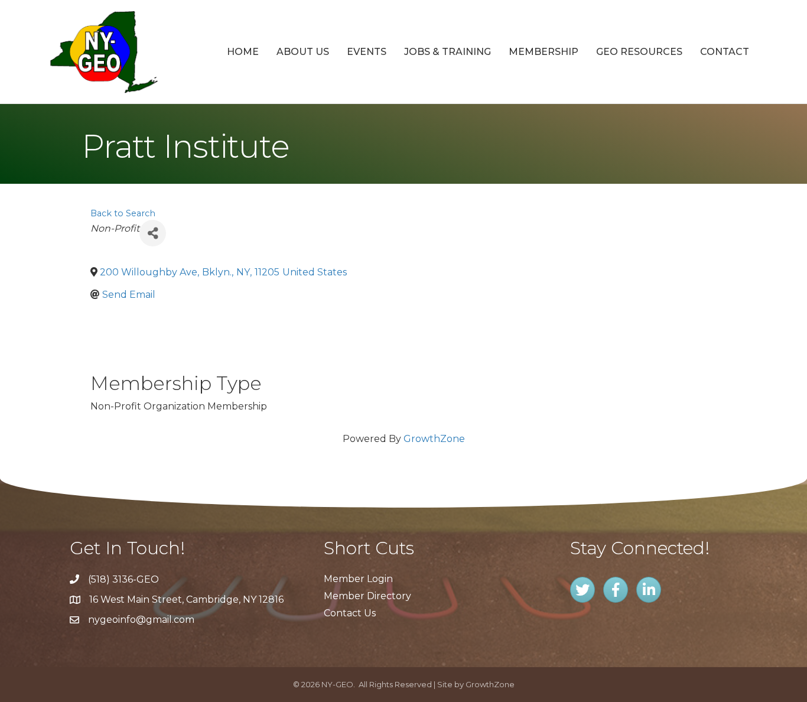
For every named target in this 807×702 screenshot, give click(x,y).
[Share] (152, 233)
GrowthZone (434, 438)
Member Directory (367, 596)
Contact (724, 51)
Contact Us (350, 613)
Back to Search (122, 213)
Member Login (358, 578)
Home (243, 51)
